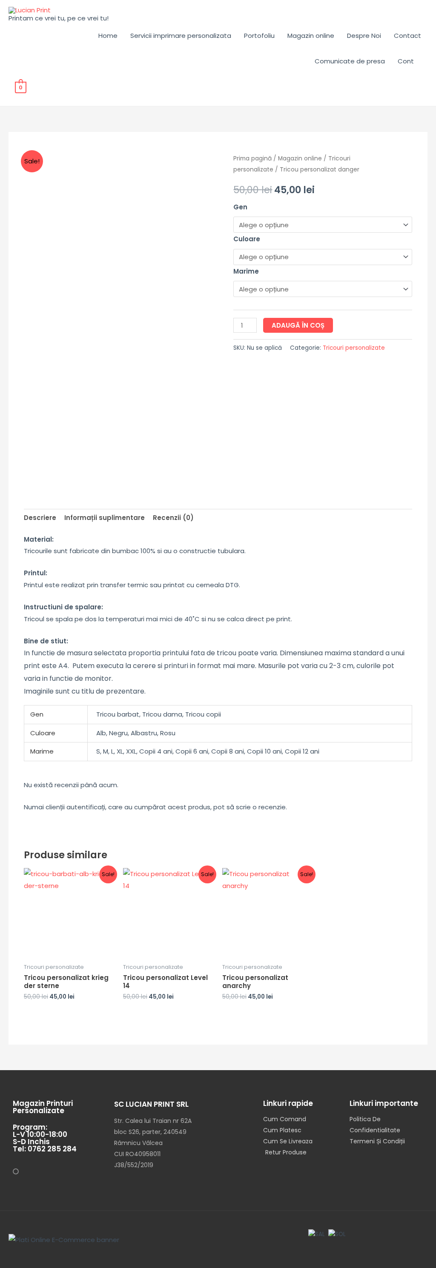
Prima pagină (252, 158)
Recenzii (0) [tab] (173, 517)
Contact (407, 35)
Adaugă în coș (298, 325)
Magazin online (310, 35)
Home (108, 35)
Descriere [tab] (40, 517)
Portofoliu (259, 35)
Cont (406, 61)
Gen (240, 207)
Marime (246, 271)
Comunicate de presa (350, 61)
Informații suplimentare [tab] (104, 517)
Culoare (246, 238)
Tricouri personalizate (354, 348)
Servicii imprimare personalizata (180, 35)
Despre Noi (364, 35)
